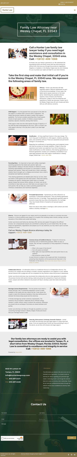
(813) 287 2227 (5, 3)
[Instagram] (71, 454)
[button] (75, 10)
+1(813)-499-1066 (46, 59)
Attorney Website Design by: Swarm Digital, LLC (32, 454)
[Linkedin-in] (74, 454)
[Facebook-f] (68, 454)
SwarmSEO (19, 352)
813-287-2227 (14, 379)
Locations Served (25, 455)
